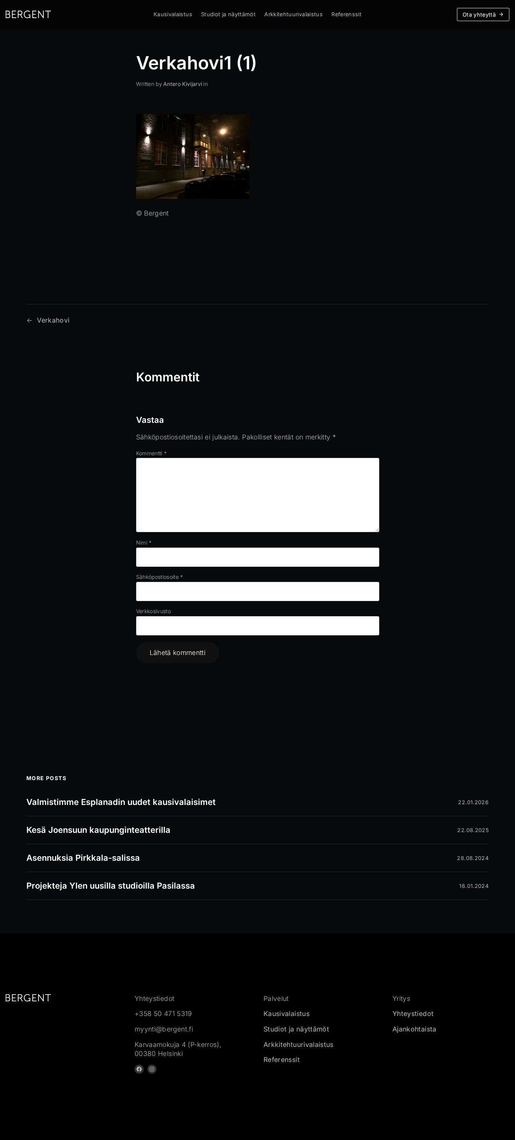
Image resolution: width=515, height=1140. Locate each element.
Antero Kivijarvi (182, 84)
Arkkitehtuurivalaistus (293, 14)
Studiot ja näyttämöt (228, 14)
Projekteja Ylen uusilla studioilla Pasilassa (110, 886)
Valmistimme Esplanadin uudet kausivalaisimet (121, 802)
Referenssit (346, 14)
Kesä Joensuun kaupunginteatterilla (98, 830)
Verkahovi (53, 320)
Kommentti (151, 453)
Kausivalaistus (172, 14)
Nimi (144, 542)
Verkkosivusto (153, 611)
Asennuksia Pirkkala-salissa (83, 858)
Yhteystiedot (413, 1014)
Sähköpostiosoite (159, 577)
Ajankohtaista (414, 1029)
